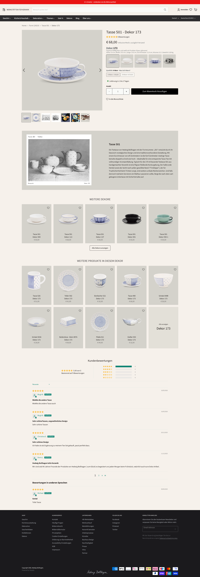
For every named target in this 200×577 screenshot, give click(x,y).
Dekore (69, 18)
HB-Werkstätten (88, 519)
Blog (77, 18)
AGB (53, 546)
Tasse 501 (45, 26)
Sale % (60, 18)
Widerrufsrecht (57, 526)
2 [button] (98, 475)
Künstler (85, 536)
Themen (50, 18)
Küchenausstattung (29, 523)
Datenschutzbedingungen (168, 538)
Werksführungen (88, 526)
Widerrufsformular (58, 529)
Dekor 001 (132, 237)
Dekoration (37, 18)
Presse (84, 546)
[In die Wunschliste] (48, 208)
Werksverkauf (87, 523)
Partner (84, 553)
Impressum (56, 550)
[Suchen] (165, 9)
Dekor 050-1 (163, 237)
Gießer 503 (132, 337)
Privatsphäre (56, 533)
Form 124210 (34, 26)
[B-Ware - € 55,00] (128, 77)
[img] (38, 391)
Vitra (84, 550)
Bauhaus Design (88, 539)
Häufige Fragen (57, 523)
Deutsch (174, 18)
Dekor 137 (100, 237)
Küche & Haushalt (21, 18)
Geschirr (6, 18)
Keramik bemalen (88, 529)
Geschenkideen (27, 529)
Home (24, 26)
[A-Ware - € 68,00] (113, 77)
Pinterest (115, 526)
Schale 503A (36, 337)
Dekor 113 (68, 237)
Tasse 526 (36, 296)
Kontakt (55, 519)
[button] (112, 37)
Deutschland (187, 18)
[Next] (100, 70)
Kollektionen (26, 533)
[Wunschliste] (191, 9)
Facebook (115, 519)
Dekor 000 (37, 237)
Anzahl (108, 86)
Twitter (114, 529)
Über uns (86, 18)
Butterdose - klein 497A (68, 337)
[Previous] (24, 70)
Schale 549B (163, 296)
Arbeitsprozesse (87, 533)
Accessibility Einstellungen (61, 543)
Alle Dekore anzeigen (100, 248)
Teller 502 (68, 296)
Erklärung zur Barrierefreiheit (62, 539)
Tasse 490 (132, 296)
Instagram (116, 523)
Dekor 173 (37, 298)
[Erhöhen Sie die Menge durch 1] (126, 91)
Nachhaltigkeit (87, 543)
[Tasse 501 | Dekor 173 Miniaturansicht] (26, 117)
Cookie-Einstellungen (59, 536)
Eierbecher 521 (100, 296)
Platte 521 (100, 337)
